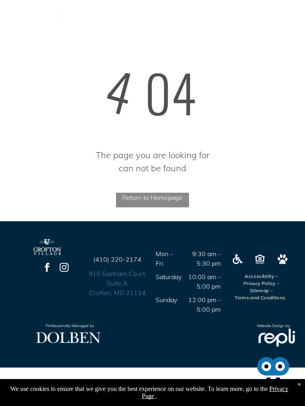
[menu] (287, 17)
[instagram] (64, 268)
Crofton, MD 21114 (117, 293)
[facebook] (47, 268)
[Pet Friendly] (283, 262)
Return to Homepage (152, 197)
